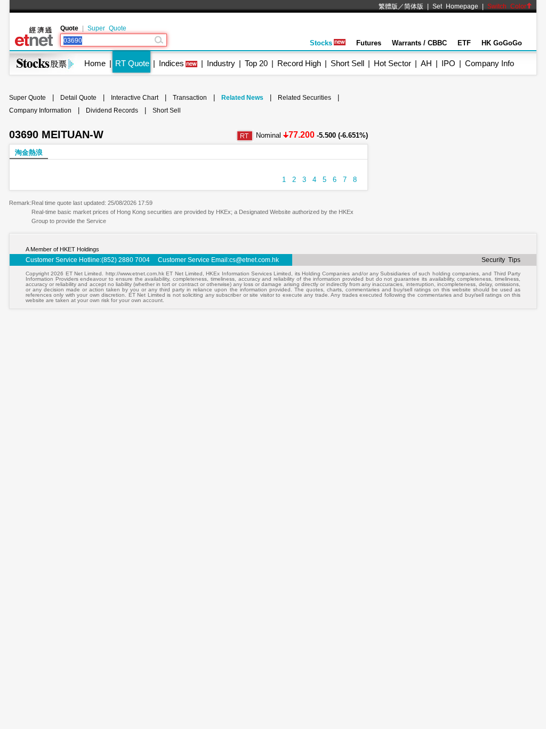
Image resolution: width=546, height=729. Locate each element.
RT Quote (132, 63)
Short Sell (347, 63)
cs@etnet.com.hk (254, 260)
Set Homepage (455, 6)
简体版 (413, 6)
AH (426, 63)
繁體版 (388, 6)
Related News (242, 97)
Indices (171, 63)
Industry (221, 63)
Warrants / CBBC (419, 43)
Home (95, 63)
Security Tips (500, 260)
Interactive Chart (134, 97)
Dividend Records (112, 110)
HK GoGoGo (501, 43)
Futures (368, 43)
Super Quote (106, 28)
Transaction (190, 97)
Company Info (489, 63)
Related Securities (304, 97)
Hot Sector (392, 63)
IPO (448, 63)
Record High (299, 63)
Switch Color (506, 6)
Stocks (321, 43)
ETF (464, 43)
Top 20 (256, 63)
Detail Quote (78, 97)
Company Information (40, 110)
